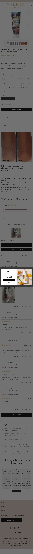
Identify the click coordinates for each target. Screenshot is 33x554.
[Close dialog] (31, 270)
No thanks (9, 282)
